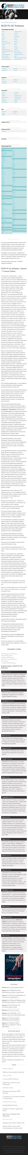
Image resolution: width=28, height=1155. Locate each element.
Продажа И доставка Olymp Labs (13, 1123)
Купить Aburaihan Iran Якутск (7, 1119)
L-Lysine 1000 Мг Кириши (11, 1079)
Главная (3, 22)
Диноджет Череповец (8, 1068)
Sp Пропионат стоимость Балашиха (9, 1101)
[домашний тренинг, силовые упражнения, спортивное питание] (14, 4)
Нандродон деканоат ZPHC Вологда (12, 1092)
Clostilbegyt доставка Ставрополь (9, 653)
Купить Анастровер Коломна (13, 1072)
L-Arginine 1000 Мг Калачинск (9, 663)
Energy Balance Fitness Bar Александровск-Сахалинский (12, 1127)
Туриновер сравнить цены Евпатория (11, 1083)
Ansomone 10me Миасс (7, 1075)
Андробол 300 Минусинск (8, 657)
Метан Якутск (5, 661)
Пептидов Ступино (8, 1087)
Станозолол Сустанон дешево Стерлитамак (14, 1097)
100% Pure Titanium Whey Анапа (9, 659)
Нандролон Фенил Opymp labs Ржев (13, 1109)
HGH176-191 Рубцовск (11, 22)
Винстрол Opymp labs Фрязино (11, 1115)
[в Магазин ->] (14, 955)
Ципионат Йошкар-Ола (7, 655)
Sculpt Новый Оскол (10, 1105)
